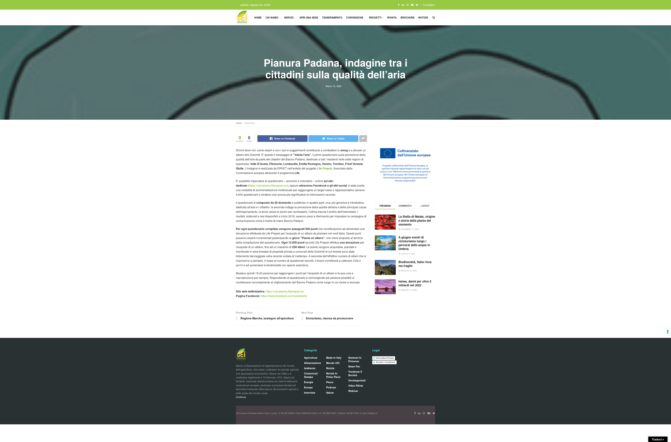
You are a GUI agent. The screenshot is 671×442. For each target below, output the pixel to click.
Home (258, 17)
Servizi (289, 17)
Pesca (329, 382)
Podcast (331, 387)
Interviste (309, 392)
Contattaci (429, 5)
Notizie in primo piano (333, 375)
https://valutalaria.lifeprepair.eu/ (268, 185)
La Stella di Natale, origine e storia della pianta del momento (416, 220)
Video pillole (355, 385)
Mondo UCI (333, 363)
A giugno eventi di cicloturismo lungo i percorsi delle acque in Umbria (414, 243)
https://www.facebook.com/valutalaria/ (284, 296)
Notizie (423, 17)
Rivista (392, 17)
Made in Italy (333, 357)
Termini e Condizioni (385, 362)
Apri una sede (308, 17)
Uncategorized (357, 380)
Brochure (407, 17)
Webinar (353, 391)
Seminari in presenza (355, 359)
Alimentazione (312, 363)
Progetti (375, 17)
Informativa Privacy (385, 358)
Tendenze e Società (355, 373)
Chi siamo (271, 17)
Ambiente (309, 368)
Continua (241, 397)
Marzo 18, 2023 (333, 86)
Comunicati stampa (311, 375)
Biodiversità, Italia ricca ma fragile (414, 264)
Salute (330, 392)
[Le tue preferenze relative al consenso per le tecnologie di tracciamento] (667, 331)
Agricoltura (249, 122)
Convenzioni (354, 17)
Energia (308, 382)
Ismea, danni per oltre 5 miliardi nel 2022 (414, 283)
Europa (308, 387)
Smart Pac (354, 366)
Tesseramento (332, 17)
